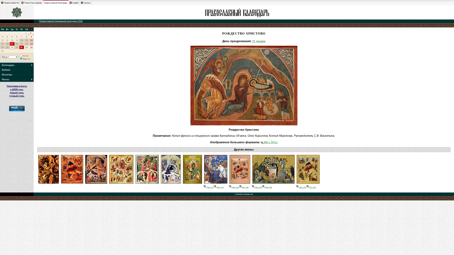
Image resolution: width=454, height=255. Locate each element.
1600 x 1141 (220, 187)
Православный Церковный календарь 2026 (61, 21)
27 (17, 47)
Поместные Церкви (33, 3)
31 (2, 51)
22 (26, 44)
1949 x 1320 (258, 187)
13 (17, 40)
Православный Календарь (55, 3)
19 (11, 44)
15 (26, 40)
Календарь (8, 65)
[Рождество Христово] (48, 182)
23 (31, 44)
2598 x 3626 (235, 187)
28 (21, 47)
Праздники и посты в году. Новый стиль (17, 89)
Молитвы (7, 74)
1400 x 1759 (302, 187)
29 (26, 47)
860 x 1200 (245, 187)
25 (7, 47)
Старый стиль (16, 96)
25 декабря (258, 41)
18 (7, 44)
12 (12, 40)
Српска (87, 3)
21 (21, 44)
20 (17, 44)
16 (31, 40)
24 (2, 47)
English (76, 3)
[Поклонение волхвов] (216, 182)
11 (7, 40)
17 (2, 44)
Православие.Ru (11, 3)
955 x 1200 (312, 187)
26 (12, 47)
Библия (6, 69)
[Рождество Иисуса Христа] (147, 182)
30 (31, 47)
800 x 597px (271, 142)
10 (2, 40)
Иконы (5, 79)
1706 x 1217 (210, 187)
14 (21, 40)
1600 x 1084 (268, 187)
